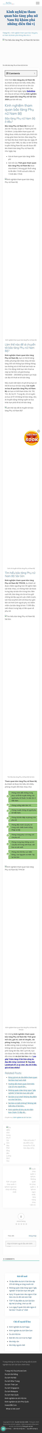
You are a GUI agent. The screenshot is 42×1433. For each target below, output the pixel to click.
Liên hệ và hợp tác (19, 1429)
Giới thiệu (8, 1429)
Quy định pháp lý (32, 1429)
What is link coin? (13, 1409)
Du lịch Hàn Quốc (12, 1395)
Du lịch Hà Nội (10, 1377)
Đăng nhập (32, 1236)
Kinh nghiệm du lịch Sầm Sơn (20, 1330)
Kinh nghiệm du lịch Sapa (19, 1327)
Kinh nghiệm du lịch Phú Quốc (17, 1401)
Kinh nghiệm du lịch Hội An (15, 1398)
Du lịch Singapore (12, 1388)
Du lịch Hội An (14, 1334)
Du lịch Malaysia (11, 1391)
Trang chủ (6, 33)
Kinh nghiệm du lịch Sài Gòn (22, 1117)
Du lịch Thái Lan (11, 1384)
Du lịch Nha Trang (12, 1381)
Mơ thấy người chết (17, 1345)
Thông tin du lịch (27, 1426)
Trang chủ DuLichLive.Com (15, 1371)
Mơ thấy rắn (14, 1341)
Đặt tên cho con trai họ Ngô (20, 1338)
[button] (37, 3)
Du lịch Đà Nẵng (11, 1374)
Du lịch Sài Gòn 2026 (21, 1422)
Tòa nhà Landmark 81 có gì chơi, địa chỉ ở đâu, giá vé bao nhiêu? (21, 1065)
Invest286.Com (11, 1405)
